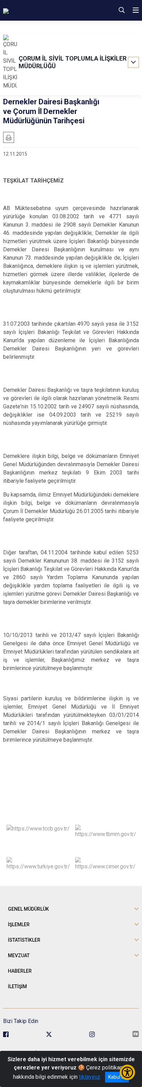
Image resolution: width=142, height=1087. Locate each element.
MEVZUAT (19, 955)
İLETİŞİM (17, 986)
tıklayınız (89, 1077)
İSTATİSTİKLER (24, 940)
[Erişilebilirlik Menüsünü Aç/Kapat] (127, 1072)
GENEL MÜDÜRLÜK (28, 909)
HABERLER (20, 971)
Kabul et (117, 1077)
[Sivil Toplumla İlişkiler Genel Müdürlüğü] (47, 10)
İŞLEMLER (19, 924)
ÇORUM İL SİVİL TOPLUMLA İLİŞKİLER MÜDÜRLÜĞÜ (72, 62)
